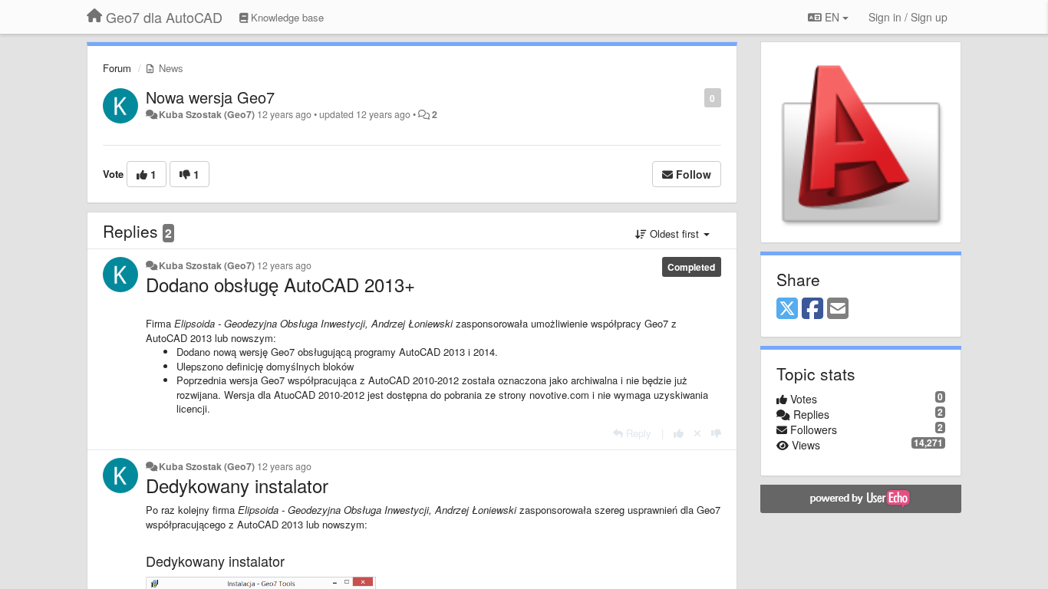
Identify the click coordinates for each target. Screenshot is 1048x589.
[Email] (838, 309)
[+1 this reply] (679, 433)
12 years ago (284, 265)
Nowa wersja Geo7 (210, 97)
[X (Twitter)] (787, 309)
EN (832, 17)
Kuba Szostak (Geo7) (207, 114)
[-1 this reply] (716, 433)
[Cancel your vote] (697, 433)
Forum (117, 68)
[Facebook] (812, 309)
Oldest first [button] (674, 233)
